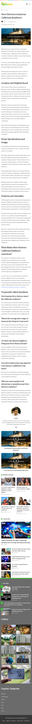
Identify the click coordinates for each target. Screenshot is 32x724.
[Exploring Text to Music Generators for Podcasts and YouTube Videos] (6, 574)
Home (3, 10)
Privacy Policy (20, 720)
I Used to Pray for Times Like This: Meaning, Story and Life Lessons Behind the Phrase (20, 596)
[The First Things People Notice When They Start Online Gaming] (6, 551)
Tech (2, 705)
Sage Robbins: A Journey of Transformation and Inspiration (8, 508)
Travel (2, 711)
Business (3, 694)
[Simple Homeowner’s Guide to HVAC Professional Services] (6, 612)
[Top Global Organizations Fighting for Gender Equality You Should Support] (8, 482)
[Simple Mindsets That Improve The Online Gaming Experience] (6, 559)
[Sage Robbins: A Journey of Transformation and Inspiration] (8, 501)
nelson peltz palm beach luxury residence (13, 287)
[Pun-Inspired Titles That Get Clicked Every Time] (6, 589)
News (2, 702)
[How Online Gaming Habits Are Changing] (6, 567)
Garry (4, 21)
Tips (2, 708)
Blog (7, 10)
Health (2, 699)
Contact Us (13, 720)
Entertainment (4, 696)
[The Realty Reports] (7, 4)
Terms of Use (27, 720)
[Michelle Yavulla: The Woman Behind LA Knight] (24, 482)
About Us (8, 720)
